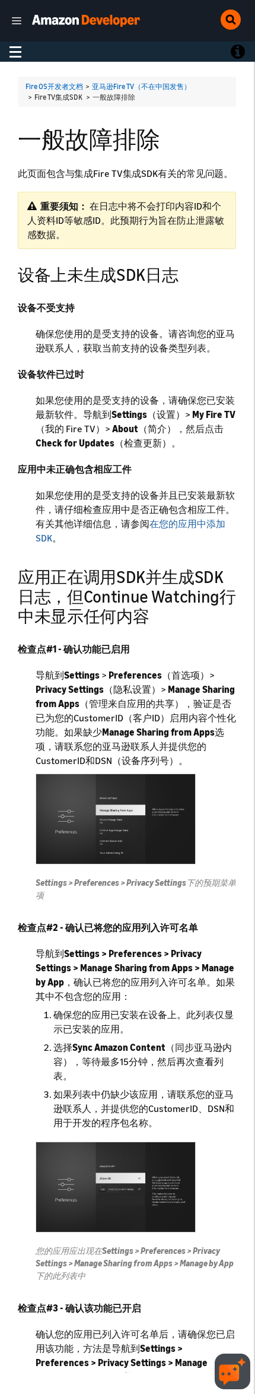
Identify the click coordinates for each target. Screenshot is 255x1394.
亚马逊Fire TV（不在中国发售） (141, 86)
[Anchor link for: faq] (186, 273)
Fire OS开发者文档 (54, 86)
